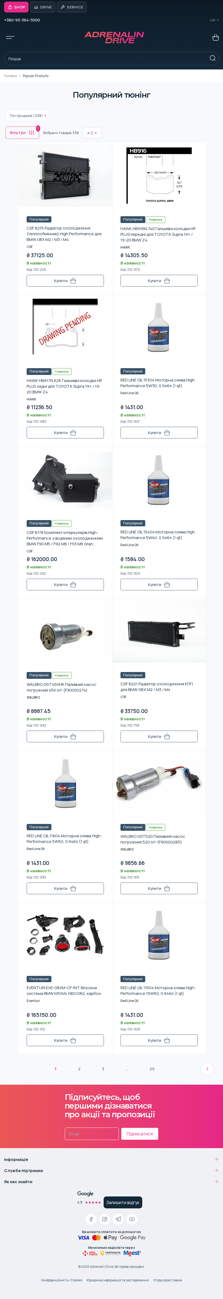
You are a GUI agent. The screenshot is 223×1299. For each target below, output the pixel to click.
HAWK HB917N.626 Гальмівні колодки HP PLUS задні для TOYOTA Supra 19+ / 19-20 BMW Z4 (64, 386)
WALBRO (33, 697)
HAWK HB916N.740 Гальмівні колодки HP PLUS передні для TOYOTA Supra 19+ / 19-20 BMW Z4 (158, 234)
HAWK (125, 247)
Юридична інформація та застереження (117, 1280)
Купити (60, 281)
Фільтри (24, 131)
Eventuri (33, 1000)
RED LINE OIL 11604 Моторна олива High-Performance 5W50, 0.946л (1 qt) (64, 838)
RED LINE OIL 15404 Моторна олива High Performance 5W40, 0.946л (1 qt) (157, 534)
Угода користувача (167, 1280)
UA (212, 20)
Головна (10, 76)
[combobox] (87, 132)
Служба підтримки (23, 1170)
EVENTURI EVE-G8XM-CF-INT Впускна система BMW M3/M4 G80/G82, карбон (64, 990)
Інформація (16, 1159)
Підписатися (140, 1134)
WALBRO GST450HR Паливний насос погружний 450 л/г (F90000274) (62, 687)
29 (152, 1069)
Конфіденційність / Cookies (61, 1280)
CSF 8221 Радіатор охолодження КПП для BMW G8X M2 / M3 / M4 (156, 686)
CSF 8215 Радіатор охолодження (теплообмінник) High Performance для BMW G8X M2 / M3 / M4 (64, 233)
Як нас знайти (18, 1182)
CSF (30, 247)
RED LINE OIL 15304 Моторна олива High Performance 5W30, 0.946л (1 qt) (157, 383)
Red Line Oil (129, 393)
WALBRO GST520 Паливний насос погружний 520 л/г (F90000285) (152, 839)
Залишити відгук (123, 1202)
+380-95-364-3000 (22, 20)
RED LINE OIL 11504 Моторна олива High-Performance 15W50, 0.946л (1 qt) (158, 990)
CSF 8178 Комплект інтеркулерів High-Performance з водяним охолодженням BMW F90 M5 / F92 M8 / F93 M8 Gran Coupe (65, 538)
